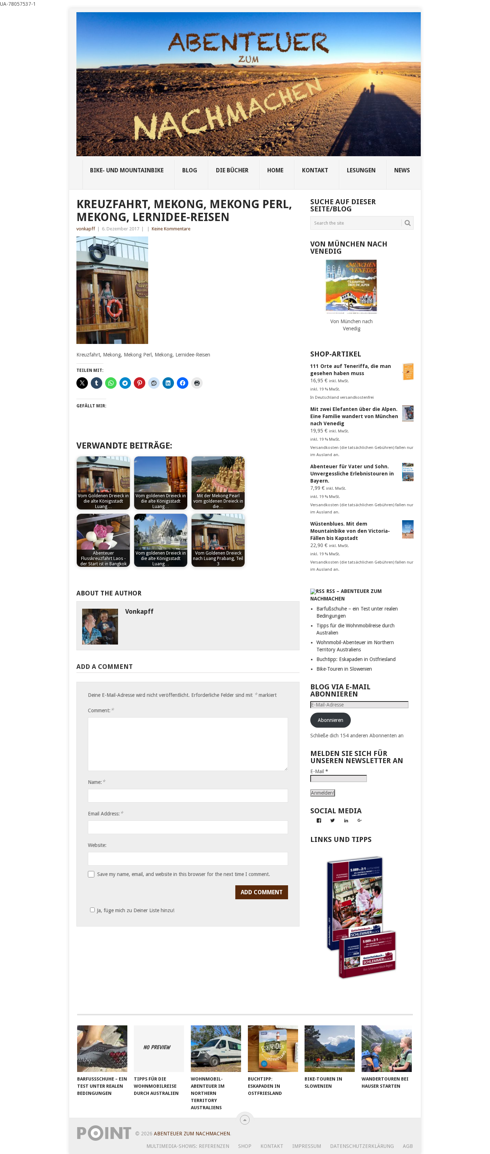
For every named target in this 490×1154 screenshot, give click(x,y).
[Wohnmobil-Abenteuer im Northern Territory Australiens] (216, 1048)
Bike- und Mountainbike (127, 170)
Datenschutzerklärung (362, 1146)
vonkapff (85, 228)
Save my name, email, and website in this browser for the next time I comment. (183, 874)
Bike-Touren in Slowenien (344, 669)
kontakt (315, 170)
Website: (97, 845)
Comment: (101, 710)
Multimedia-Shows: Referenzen (187, 1146)
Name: (96, 782)
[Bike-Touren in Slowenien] (330, 1048)
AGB (408, 1146)
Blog (189, 170)
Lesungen (361, 170)
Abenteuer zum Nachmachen (192, 1133)
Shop (244, 1146)
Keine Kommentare (171, 228)
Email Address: (105, 813)
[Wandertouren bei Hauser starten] (387, 1048)
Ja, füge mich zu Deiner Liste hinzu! (135, 910)
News (402, 170)
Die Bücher (232, 170)
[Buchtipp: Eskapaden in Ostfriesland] (273, 1048)
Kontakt (271, 1146)
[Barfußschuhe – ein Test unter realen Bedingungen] (102, 1048)
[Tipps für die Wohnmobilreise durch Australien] (159, 1048)
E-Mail (319, 771)
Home (275, 170)
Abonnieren (330, 720)
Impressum (306, 1146)
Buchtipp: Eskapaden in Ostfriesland (356, 659)
